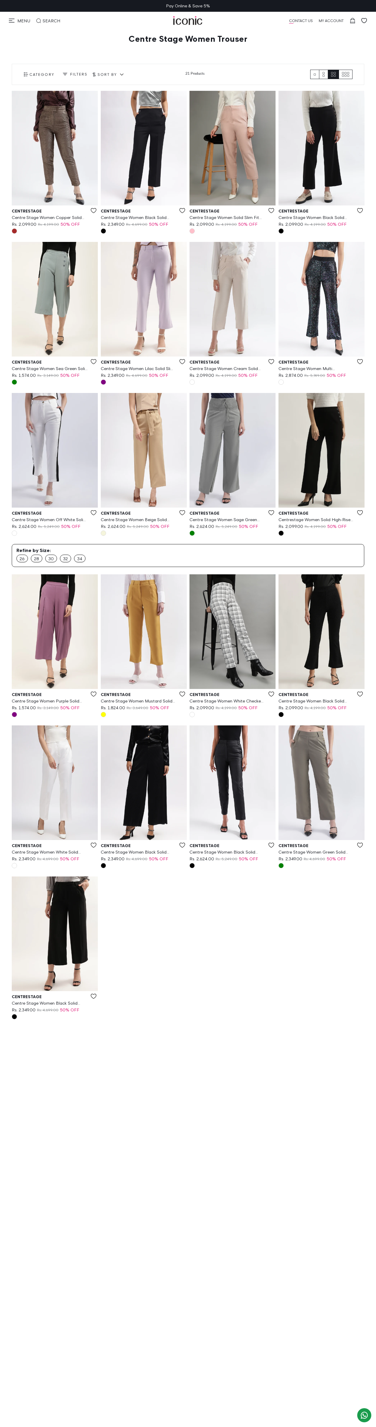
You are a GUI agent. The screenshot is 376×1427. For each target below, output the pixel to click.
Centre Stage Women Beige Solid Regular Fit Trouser (134, 520)
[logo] (188, 20)
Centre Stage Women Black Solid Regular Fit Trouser (134, 852)
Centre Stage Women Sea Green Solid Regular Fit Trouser (50, 369)
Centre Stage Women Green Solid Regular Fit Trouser (311, 852)
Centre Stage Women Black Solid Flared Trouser (311, 218)
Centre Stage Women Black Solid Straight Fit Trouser (222, 852)
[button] (19, 21)
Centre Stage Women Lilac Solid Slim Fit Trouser (137, 369)
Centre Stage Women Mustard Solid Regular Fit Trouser (136, 701)
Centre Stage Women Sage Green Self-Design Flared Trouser (223, 520)
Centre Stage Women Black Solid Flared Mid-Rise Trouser (134, 218)
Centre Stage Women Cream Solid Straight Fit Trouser (223, 369)
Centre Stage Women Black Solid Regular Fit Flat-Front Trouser (311, 701)
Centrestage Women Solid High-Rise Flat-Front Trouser (314, 520)
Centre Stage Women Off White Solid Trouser (49, 520)
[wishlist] (364, 21)
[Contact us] (364, 1415)
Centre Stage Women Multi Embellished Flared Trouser (305, 369)
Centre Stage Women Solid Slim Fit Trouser (224, 218)
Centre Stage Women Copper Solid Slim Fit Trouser (47, 218)
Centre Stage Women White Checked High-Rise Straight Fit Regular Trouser (226, 701)
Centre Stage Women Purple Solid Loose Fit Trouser (45, 701)
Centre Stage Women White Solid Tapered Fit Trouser (45, 852)
